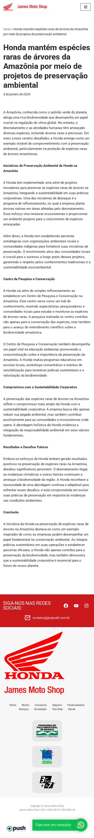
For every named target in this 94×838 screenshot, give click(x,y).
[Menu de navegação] (85, 7)
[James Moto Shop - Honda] (25, 7)
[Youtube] (76, 605)
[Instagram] (86, 605)
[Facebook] (65, 605)
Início (6, 29)
